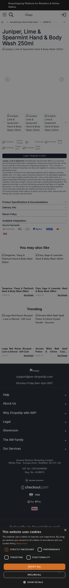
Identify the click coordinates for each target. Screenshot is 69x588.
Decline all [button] (34, 574)
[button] (34, 582)
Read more (22, 543)
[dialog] (34, 557)
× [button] (65, 530)
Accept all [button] (34, 566)
